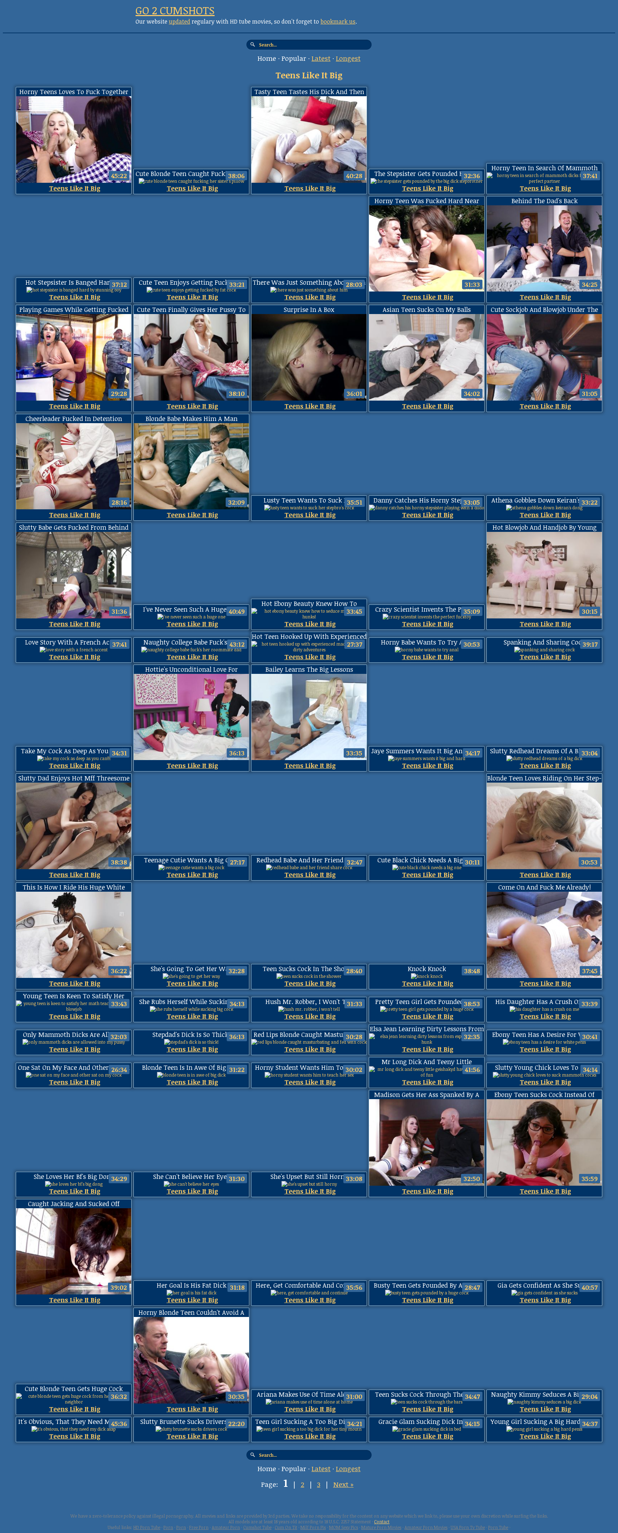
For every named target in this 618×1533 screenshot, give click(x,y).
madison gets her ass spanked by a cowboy (426, 1094)
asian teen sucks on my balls (427, 309)
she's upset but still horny (309, 1176)
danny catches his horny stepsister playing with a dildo (426, 500)
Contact (381, 1521)
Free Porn (199, 1527)
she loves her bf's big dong (74, 1176)
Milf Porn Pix (313, 1527)
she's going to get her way (191, 968)
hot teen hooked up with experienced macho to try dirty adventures (309, 636)
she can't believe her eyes (191, 1176)
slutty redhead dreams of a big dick (544, 750)
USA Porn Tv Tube (468, 1527)
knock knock (427, 968)
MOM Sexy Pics (343, 1527)
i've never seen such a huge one (191, 609)
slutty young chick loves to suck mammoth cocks (544, 1067)
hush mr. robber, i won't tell (309, 1001)
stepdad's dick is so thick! (191, 1034)
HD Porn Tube (146, 1527)
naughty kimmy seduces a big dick (544, 1394)
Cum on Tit (286, 1527)
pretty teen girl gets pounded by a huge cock (426, 1001)
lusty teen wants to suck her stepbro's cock (309, 500)
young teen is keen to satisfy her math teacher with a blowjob (73, 995)
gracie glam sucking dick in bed (426, 1421)
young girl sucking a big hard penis (544, 1421)
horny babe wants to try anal (426, 642)
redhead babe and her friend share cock (309, 860)
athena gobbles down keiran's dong (544, 500)
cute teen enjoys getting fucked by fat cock (191, 282)
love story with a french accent (73, 642)
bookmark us (337, 21)
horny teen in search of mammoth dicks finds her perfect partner (544, 167)
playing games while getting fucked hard (73, 309)
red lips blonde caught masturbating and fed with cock (309, 1034)
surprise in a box (309, 309)
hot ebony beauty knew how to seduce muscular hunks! (309, 603)
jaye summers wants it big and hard (426, 750)
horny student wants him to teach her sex (309, 1067)
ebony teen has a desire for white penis (544, 1034)
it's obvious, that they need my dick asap (73, 1421)
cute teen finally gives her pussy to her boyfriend (191, 309)
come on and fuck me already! (544, 887)
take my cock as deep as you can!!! (74, 750)
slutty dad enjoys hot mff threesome (73, 778)
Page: (270, 1484)
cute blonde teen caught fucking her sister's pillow (191, 173)
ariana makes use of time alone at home (309, 1394)
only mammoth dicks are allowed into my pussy (74, 1034)
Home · (269, 58)
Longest (348, 58)
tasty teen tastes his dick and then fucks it (309, 91)
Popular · (296, 58)
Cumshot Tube (257, 1527)
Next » (343, 1484)
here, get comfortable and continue (309, 1285)
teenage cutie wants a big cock (191, 860)
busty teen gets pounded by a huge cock (427, 1285)
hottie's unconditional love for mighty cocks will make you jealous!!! (191, 669)
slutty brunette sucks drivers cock (191, 1421)
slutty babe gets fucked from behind (73, 527)
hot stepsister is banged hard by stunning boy (73, 282)
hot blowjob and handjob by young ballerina (544, 527)
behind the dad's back (544, 200)
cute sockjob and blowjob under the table (544, 309)
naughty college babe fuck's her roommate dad (191, 642)
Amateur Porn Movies (425, 1527)
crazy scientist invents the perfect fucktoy (427, 609)
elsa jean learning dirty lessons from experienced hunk (427, 1028)
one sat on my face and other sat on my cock (74, 1067)
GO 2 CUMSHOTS (175, 10)
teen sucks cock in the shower (309, 968)
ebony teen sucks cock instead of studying (544, 1094)
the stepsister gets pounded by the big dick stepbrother (426, 173)
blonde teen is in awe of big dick (191, 1067)
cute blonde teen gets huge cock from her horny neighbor (74, 1388)
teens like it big (74, 188)
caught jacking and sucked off (73, 1203)
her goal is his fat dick (191, 1285)
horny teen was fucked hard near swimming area (426, 200)
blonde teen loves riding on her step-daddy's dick (544, 778)
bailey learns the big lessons (309, 669)
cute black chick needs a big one (426, 860)
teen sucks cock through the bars (427, 1394)
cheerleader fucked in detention (73, 418)
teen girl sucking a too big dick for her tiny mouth (309, 1421)
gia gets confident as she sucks (544, 1285)
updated (179, 21)
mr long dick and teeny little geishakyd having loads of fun (426, 1061)
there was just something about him (309, 282)
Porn (168, 1527)
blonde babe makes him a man (191, 418)
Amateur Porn (226, 1527)
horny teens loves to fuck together (73, 91)
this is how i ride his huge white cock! (74, 887)
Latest (321, 58)
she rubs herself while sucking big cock (191, 1001)
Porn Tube (498, 1527)
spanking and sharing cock (544, 642)
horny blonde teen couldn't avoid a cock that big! (191, 1312)
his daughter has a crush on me (544, 1001)
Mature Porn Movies (381, 1527)
